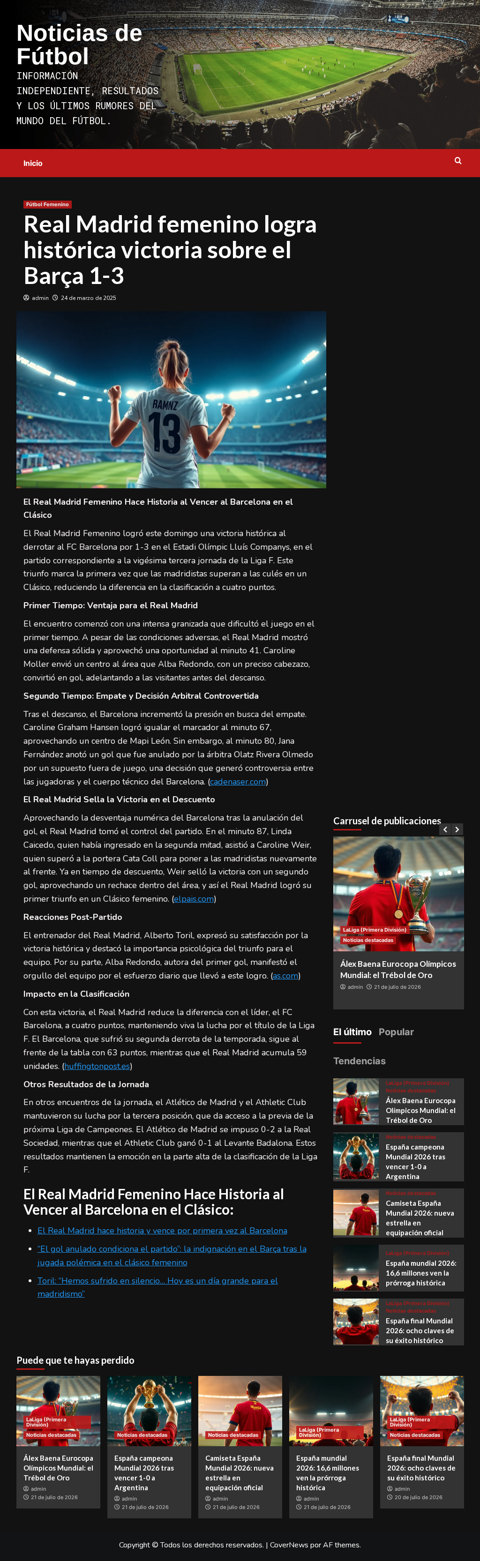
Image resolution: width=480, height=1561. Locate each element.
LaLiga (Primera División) (375, 929)
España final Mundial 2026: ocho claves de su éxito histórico (420, 1330)
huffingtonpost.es (97, 1066)
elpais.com (194, 898)
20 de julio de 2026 (418, 1497)
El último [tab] (352, 1032)
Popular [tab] (396, 1032)
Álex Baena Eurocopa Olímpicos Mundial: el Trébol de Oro (421, 1110)
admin (40, 298)
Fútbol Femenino (47, 204)
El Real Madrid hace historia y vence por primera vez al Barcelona (162, 1230)
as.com (285, 975)
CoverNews (289, 1545)
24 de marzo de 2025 (88, 298)
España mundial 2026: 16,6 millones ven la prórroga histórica (421, 1273)
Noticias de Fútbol (79, 44)
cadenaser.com (238, 781)
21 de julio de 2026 (397, 987)
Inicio (33, 163)
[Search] (458, 161)
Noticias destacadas (368, 940)
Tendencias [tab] (359, 1061)
